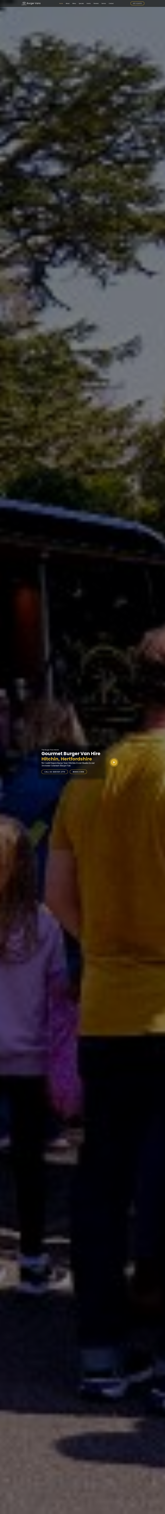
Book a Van (78, 772)
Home (61, 3)
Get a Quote (137, 3)
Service (104, 3)
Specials (81, 3)
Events (89, 3)
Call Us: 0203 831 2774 (54, 772)
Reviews (96, 3)
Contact (111, 3)
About (68, 3)
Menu (74, 3)
